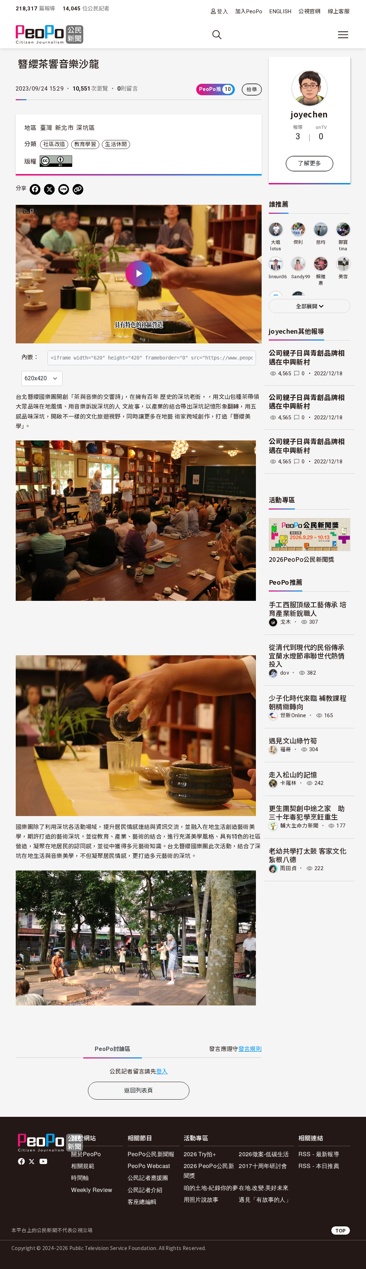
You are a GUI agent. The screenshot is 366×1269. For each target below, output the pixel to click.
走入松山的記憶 (293, 774)
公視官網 (309, 11)
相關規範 (82, 1166)
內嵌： (30, 357)
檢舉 (252, 89)
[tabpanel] (139, 1071)
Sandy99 (300, 276)
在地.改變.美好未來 (263, 1187)
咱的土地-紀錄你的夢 (211, 1187)
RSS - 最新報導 (318, 1154)
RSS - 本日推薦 (318, 1166)
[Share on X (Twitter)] (49, 189)
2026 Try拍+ (200, 1154)
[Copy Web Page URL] (78, 189)
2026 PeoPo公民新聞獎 (209, 1170)
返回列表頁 (138, 1090)
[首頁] (49, 35)
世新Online (293, 715)
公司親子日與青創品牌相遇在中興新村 (307, 357)
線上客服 (339, 11)
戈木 (285, 622)
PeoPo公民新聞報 (151, 1154)
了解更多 (309, 163)
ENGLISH (280, 11)
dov (284, 673)
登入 (222, 11)
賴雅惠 (321, 280)
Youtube (44, 1161)
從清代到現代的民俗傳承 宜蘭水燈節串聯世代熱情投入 (307, 655)
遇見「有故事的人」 (265, 1199)
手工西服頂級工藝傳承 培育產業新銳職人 (307, 608)
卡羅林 (288, 783)
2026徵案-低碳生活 (264, 1154)
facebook (22, 1161)
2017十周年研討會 (263, 1166)
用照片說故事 (201, 1199)
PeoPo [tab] (112, 1049)
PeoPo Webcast (149, 1166)
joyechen (309, 114)
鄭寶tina (343, 245)
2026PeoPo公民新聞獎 (301, 559)
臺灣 (46, 127)
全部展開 (307, 306)
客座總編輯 (142, 1201)
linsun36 (278, 276)
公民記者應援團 (148, 1177)
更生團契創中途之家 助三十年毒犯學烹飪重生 (307, 812)
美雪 (343, 276)
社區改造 (54, 144)
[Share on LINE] (63, 189)
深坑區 (85, 127)
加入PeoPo (248, 11)
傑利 (298, 242)
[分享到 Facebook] (35, 189)
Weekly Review (91, 1190)
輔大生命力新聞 (299, 825)
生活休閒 (116, 144)
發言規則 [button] (250, 1049)
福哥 (285, 749)
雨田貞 (288, 868)
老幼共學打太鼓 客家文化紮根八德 (307, 855)
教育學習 (85, 144)
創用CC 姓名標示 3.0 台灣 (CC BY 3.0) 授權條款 (57, 161)
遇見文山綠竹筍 (293, 740)
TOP (341, 1230)
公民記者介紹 (145, 1190)
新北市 (64, 127)
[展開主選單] (343, 35)
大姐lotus (275, 245)
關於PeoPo (86, 1154)
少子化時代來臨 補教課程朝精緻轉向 (307, 702)
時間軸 (80, 1177)
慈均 (321, 242)
